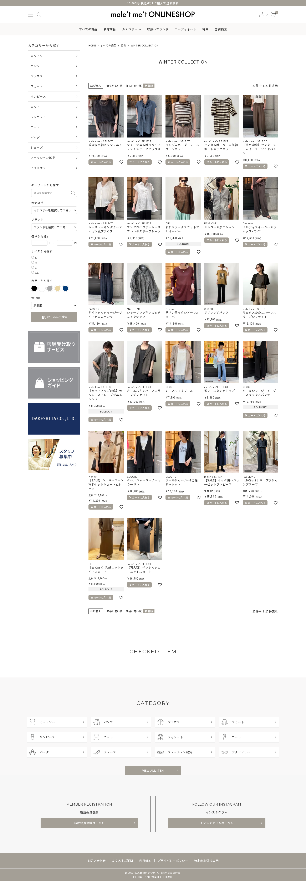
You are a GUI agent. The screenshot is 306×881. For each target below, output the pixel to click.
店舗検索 (221, 29)
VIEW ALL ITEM (153, 770)
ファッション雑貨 (43, 158)
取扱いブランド (157, 29)
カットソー (38, 56)
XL (37, 272)
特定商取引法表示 (206, 861)
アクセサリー (40, 168)
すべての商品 (88, 29)
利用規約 (145, 861)
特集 (205, 29)
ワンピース (38, 96)
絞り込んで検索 (54, 317)
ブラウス (37, 76)
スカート (37, 86)
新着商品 (110, 29)
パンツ (35, 66)
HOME (92, 45)
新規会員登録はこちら (89, 823)
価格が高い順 (134, 85)
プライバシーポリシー (173, 861)
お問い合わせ (96, 861)
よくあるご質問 (122, 861)
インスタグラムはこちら (217, 823)
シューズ (37, 147)
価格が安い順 (114, 85)
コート (35, 127)
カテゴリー (130, 29)
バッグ (35, 137)
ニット (35, 107)
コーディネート (185, 29)
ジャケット (38, 117)
